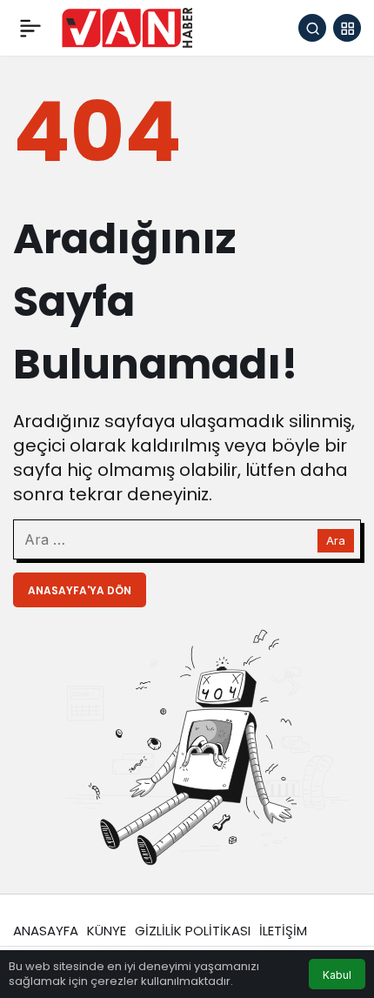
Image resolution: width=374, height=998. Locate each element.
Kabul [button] (337, 974)
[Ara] (312, 28)
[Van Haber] (127, 27)
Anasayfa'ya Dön (79, 590)
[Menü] (30, 27)
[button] (347, 28)
